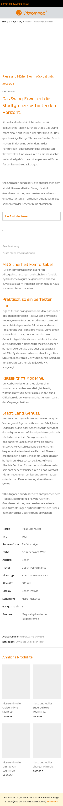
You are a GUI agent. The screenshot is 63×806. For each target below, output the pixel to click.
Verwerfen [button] (52, 801)
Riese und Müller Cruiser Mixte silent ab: (12, 707)
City (20, 21)
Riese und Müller (29, 641)
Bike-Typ (12, 21)
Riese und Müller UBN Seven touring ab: (12, 766)
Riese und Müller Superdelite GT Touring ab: (42, 707)
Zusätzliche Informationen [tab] (18, 253)
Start (4, 21)
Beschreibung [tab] (10, 246)
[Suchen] (60, 13)
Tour (40, 641)
